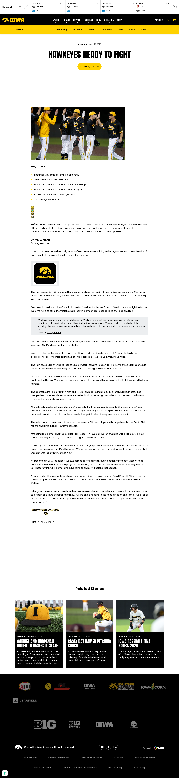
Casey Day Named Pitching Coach (89, 643)
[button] (26, 7)
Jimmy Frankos (104, 307)
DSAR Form (118, 757)
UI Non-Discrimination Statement (80, 767)
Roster (92, 29)
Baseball (82, 44)
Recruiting (62, 29)
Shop (119, 20)
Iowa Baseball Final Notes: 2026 (135, 643)
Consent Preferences (58, 757)
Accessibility (139, 767)
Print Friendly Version (42, 521)
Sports (56, 20)
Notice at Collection (43, 767)
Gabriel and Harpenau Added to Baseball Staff (37, 643)
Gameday (106, 29)
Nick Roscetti (74, 376)
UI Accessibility (115, 767)
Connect (89, 20)
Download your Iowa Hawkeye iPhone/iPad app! (60, 184)
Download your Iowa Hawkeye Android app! (58, 189)
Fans (98, 20)
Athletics (109, 20)
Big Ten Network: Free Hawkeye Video (54, 194)
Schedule (77, 29)
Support (77, 20)
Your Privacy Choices (145, 757)
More (143, 29)
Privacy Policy (30, 757)
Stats (120, 29)
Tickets (66, 20)
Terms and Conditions (91, 757)
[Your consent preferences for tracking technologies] (5, 773)
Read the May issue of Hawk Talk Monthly (56, 174)
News (132, 29)
